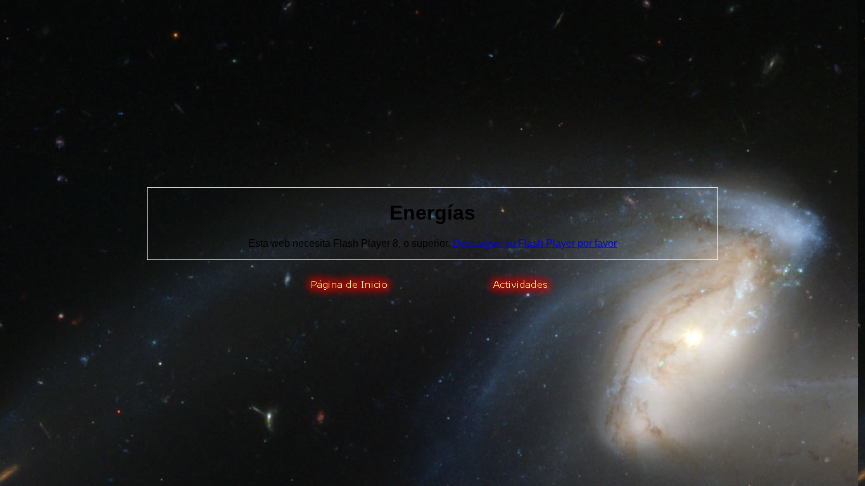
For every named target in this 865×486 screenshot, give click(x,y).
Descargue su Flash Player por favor (535, 243)
